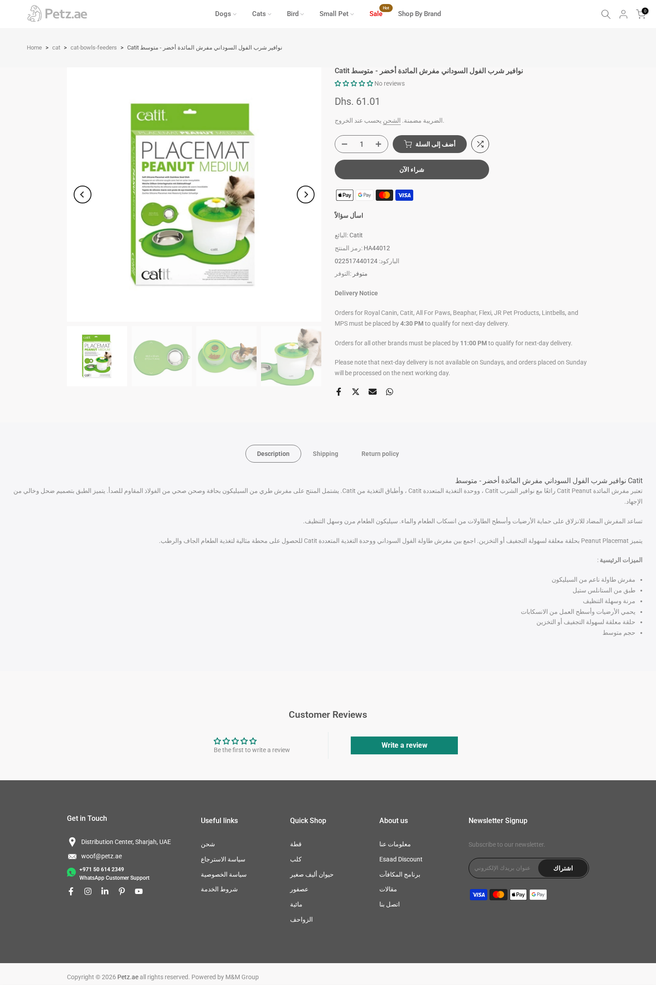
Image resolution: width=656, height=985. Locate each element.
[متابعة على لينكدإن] (105, 891)
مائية (296, 904)
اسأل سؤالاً (349, 215)
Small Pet (334, 14)
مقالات (388, 889)
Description (273, 453)
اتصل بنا (389, 904)
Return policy (380, 453)
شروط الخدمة (219, 889)
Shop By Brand (419, 14)
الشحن (392, 120)
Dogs (223, 14)
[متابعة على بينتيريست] (122, 891)
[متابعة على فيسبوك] (71, 891)
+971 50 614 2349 (101, 869)
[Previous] (82, 194)
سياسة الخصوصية (224, 874)
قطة (296, 844)
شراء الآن (411, 169)
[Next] (306, 194)
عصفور (299, 889)
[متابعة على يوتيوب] (139, 891)
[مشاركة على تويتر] (356, 392)
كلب (296, 859)
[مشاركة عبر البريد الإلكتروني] (373, 392)
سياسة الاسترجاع (223, 859)
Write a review (405, 745)
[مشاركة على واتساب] (390, 392)
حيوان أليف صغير (312, 874)
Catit (356, 235)
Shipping (325, 453)
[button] (354, 83)
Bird (293, 14)
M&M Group (242, 977)
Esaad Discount (401, 859)
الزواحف (301, 919)
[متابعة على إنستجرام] (88, 891)
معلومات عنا (395, 844)
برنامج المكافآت (399, 874)
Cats (259, 14)
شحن (208, 844)
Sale (379, 13)
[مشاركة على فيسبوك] (339, 392)
